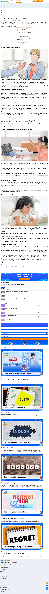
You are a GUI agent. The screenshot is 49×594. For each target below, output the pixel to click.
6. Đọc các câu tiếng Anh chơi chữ (22, 40)
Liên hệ (2, 580)
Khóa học (2, 573)
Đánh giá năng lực (4, 578)
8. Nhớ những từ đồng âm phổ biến (22, 43)
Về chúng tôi (3, 571)
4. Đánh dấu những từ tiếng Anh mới (22, 36)
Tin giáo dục (25, 3)
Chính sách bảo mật (4, 583)
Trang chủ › (2, 8)
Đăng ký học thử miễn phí (38, 1)
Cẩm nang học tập (4, 576)
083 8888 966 (4, 565)
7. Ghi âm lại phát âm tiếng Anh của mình (23, 42)
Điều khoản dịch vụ (4, 585)
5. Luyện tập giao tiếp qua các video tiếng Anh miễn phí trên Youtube (24, 39)
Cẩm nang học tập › (7, 8)
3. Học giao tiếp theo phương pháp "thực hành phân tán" (24, 34)
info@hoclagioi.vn (5, 567)
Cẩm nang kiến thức (6, 3)
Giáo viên (2, 574)
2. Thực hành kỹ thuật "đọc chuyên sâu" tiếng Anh (24, 32)
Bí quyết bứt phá (19, 3)
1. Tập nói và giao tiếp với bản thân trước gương (24, 30)
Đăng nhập (46, 1)
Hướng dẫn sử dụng (4, 587)
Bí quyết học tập (13, 3)
